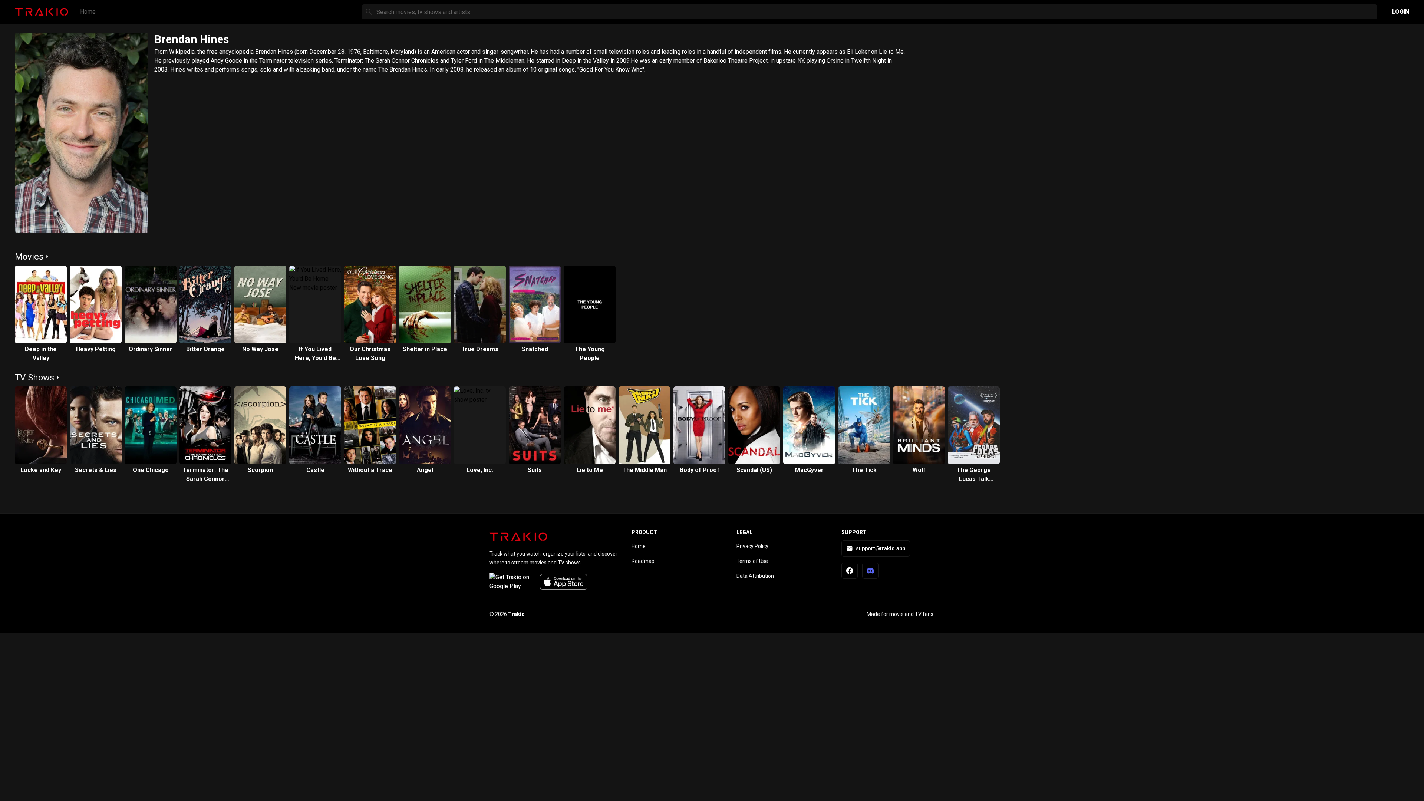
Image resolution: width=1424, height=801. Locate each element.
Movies (29, 256)
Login (1400, 11)
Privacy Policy (752, 546)
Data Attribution (755, 576)
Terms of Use (752, 561)
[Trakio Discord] (870, 571)
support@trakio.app (880, 548)
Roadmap (643, 561)
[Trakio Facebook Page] (849, 571)
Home (88, 11)
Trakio (516, 614)
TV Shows (34, 377)
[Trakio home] (518, 536)
